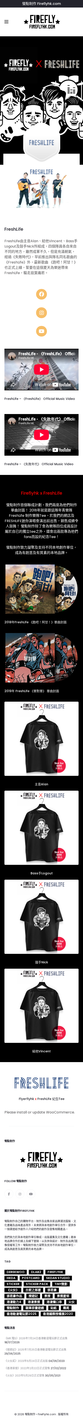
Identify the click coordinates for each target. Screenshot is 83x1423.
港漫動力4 (14, 1302)
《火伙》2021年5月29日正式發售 (24, 1375)
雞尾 (66, 1308)
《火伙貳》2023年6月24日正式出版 (26, 1361)
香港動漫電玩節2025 (22, 1314)
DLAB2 (36, 1272)
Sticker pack (37, 1284)
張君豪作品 (14, 1296)
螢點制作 (13, 1308)
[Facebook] (8, 1193)
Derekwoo (16, 1272)
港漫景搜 (34, 1302)
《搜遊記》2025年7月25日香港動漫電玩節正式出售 (35, 1349)
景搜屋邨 (63, 1296)
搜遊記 (33, 1296)
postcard (31, 1278)
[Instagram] (19, 1193)
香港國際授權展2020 (58, 1314)
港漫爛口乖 (54, 1302)
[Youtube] (31, 1193)
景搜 (47, 1296)
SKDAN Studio (58, 1278)
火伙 (71, 1302)
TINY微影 (61, 1284)
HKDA (11, 1278)
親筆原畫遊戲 (34, 1308)
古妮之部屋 (33, 1290)
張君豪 (52, 1290)
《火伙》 (13, 1290)
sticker (13, 1284)
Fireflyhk (55, 1272)
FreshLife (16, 515)
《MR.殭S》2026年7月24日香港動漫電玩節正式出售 (36, 1338)
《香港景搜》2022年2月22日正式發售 (27, 1368)
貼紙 (53, 1308)
